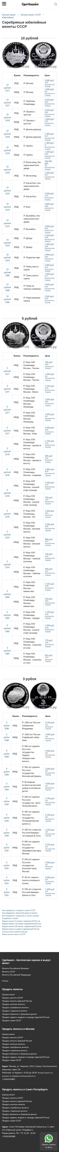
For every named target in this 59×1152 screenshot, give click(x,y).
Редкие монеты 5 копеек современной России (21, 921)
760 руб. (49, 365)
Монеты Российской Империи (15, 968)
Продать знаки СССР (11, 1020)
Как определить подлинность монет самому (20, 916)
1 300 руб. (49, 137)
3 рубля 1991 (6, 848)
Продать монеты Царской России (17, 1001)
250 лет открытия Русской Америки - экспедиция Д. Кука (31, 833)
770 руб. (49, 643)
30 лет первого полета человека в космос (31, 880)
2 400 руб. (49, 268)
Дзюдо (28, 238)
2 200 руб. (49, 238)
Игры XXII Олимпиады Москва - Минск (30, 389)
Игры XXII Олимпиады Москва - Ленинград (29, 402)
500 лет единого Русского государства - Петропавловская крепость (31, 818)
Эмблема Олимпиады (29, 102)
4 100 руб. (50, 725)
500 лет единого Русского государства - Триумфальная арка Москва (31, 848)
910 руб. (50, 602)
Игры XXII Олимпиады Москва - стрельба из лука (32, 643)
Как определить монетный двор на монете (19, 913)
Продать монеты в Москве (18, 1029)
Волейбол (30, 229)
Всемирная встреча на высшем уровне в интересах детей (31, 786)
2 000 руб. (49, 402)
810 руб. (49, 658)
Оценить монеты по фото (49, 1146)
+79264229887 (8, 1079)
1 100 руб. (49, 615)
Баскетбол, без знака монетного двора (32, 186)
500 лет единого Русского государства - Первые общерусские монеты (31, 753)
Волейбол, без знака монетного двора (32, 219)
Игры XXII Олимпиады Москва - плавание (32, 472)
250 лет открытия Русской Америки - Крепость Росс (31, 892)
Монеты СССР (8, 972)
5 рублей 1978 (7, 451)
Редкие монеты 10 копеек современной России (21, 924)
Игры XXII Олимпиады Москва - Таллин (31, 365)
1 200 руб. (49, 155)
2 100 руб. (50, 389)
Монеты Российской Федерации (16, 975)
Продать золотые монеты (13, 1004)
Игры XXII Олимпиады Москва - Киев (30, 431)
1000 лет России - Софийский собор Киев (31, 737)
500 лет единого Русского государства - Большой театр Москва (31, 865)
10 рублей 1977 (7, 88)
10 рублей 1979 (7, 191)
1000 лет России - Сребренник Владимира (31, 725)
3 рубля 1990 (6, 787)
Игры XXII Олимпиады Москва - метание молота (31, 527)
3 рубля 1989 (6, 754)
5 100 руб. (50, 848)
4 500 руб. (50, 737)
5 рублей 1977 (7, 371)
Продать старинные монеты (14, 1011)
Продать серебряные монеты (15, 1007)
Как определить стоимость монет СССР (18, 910)
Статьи (5, 981)
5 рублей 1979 (7, 535)
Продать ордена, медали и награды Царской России (25, 1017)
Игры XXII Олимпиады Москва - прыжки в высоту (32, 444)
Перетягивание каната (32, 299)
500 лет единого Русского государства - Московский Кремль (31, 771)
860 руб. (50, 542)
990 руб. (50, 572)
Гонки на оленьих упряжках (32, 287)
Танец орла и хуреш (31, 268)
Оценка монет (8, 994)
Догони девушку (32, 129)
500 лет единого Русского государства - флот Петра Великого (31, 801)
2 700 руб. (50, 801)
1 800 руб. (50, 472)
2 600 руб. (49, 229)
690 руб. (49, 459)
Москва (28, 83)
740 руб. (50, 557)
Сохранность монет (10, 918)
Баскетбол (30, 196)
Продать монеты (12, 989)
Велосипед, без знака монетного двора (32, 165)
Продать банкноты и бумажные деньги (19, 1014)
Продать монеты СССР (12, 998)
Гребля (28, 146)
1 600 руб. (49, 92)
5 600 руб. (50, 754)
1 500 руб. (49, 277)
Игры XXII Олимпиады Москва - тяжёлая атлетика (31, 557)
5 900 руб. (50, 880)
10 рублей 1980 (7, 272)
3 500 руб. (50, 865)
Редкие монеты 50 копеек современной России (21, 926)
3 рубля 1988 (6, 725)
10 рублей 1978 (7, 117)
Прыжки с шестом (29, 113)
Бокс (27, 207)
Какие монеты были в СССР (13, 934)
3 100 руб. (50, 833)
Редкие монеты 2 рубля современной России (20, 929)
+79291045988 (8, 1136)
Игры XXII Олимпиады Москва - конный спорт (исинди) (31, 628)
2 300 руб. (49, 628)
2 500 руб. (49, 197)
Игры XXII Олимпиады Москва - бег (29, 514)
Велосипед (30, 176)
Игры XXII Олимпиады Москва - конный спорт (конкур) (31, 485)
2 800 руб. (49, 207)
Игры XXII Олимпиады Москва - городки (31, 615)
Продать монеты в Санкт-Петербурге (25, 1089)
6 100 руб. (50, 818)
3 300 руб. (50, 772)
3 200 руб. (49, 103)
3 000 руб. (49, 83)
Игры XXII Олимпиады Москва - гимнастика (29, 586)
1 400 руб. (50, 377)
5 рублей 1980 (7, 594)
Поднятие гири (32, 257)
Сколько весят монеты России (14, 932)
